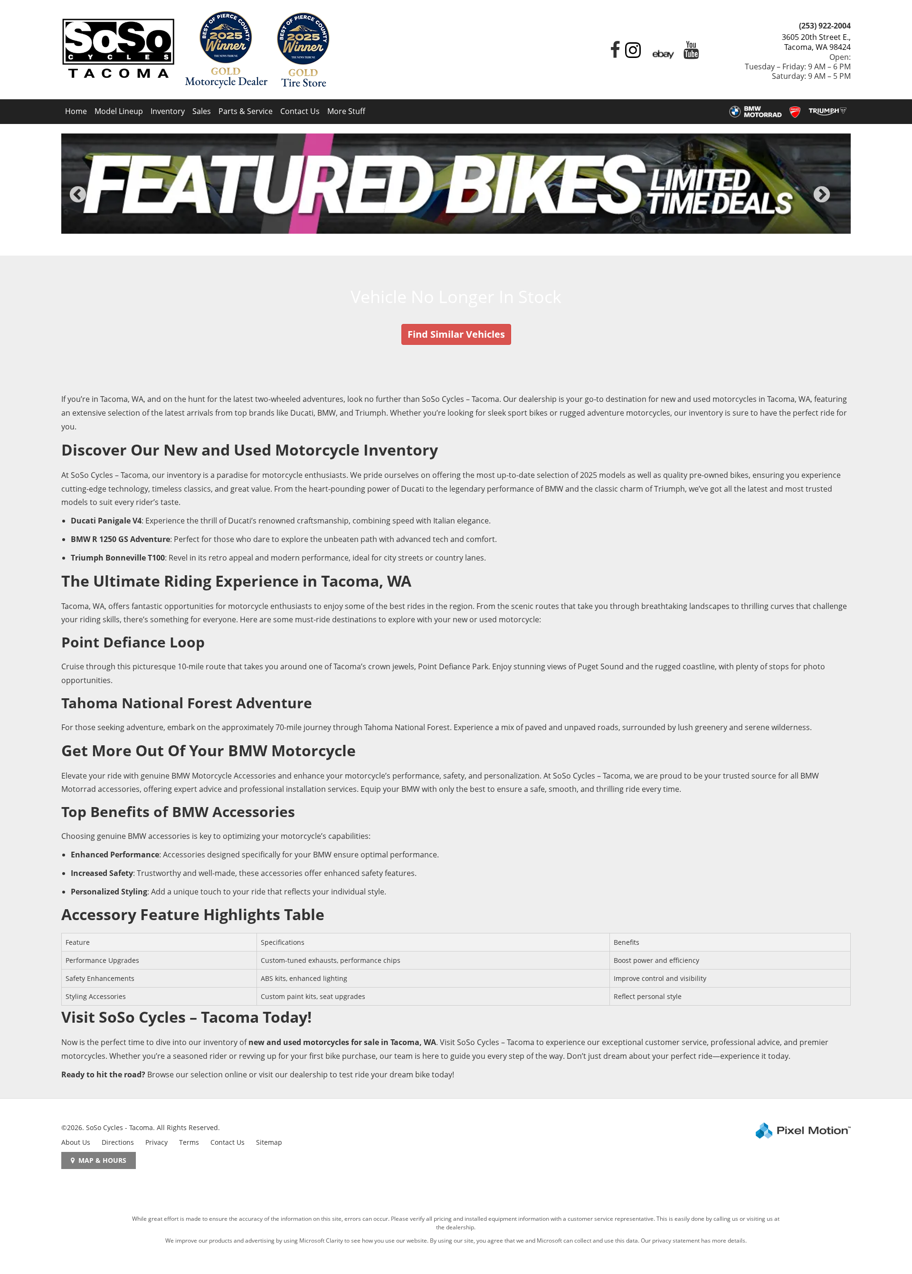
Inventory (168, 111)
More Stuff (346, 111)
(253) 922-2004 (825, 25)
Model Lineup (119, 111)
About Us (75, 1142)
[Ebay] (663, 53)
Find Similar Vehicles (456, 334)
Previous (98, 201)
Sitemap (269, 1142)
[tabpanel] (456, 183)
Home (76, 111)
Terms (189, 1142)
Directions (118, 1142)
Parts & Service (245, 111)
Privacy (156, 1142)
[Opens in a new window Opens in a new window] (612, 53)
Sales (201, 111)
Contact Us (300, 111)
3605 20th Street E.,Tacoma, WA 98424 (816, 42)
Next (837, 201)
